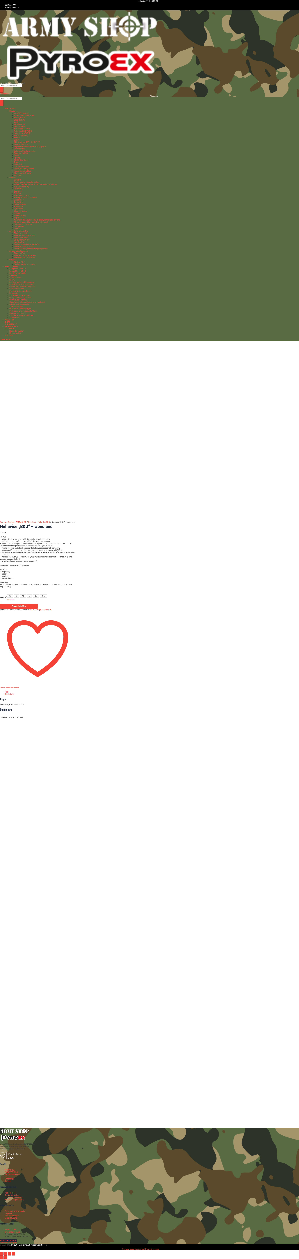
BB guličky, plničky (21, 240)
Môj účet (8, 1213)
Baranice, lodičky (21, 153)
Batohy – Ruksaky (21, 186)
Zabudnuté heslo (12, 1216)
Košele (17, 138)
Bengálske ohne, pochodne (20, 291)
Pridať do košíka (19, 606)
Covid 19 (17, 180)
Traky (16, 162)
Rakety (12, 280)
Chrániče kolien (20, 211)
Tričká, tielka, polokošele (24, 115)
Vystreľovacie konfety (18, 300)
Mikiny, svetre (19, 118)
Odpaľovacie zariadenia (19, 304)
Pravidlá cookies (152, 1249)
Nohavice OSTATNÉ (22, 133)
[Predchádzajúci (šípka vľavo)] (2, 1257)
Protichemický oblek (22, 171)
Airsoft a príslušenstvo (18, 231)
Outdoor (12, 178)
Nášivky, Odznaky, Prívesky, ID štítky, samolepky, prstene (37, 220)
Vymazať (10, 600)
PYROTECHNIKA (11, 1172)
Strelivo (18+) (19, 262)
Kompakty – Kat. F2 (17, 269)
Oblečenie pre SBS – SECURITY (27, 142)
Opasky (17, 158)
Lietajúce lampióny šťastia (20, 298)
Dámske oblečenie (21, 166)
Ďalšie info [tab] (9, 694)
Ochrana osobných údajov (133, 1249)
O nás (7, 1177)
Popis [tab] (7, 692)
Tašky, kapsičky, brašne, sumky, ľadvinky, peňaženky (35, 184)
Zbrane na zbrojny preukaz (25, 255)
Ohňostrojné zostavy (17, 313)
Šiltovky (17, 155)
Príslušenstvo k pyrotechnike (21, 315)
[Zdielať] (9, 1253)
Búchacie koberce (16, 289)
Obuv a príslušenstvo (22, 173)
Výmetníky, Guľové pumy (19, 295)
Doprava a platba (12, 1195)
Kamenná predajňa (12, 1174)
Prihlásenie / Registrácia (15, 1211)
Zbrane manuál (20, 233)
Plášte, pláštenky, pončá (24, 169)
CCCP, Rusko (19, 226)
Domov (3, 522)
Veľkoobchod (10, 1193)
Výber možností (26, 764)
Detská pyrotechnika (17, 273)
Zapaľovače (19, 218)
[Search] (2, 90)
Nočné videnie (20, 204)
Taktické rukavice (21, 160)
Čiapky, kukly (19, 149)
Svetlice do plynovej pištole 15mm (23, 311)
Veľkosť (3, 597)
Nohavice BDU (20, 126)
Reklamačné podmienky (14, 1199)
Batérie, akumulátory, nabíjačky (27, 244)
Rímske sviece (15, 278)
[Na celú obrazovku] (5, 1253)
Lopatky (17, 213)
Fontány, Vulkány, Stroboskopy (22, 282)
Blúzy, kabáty (19, 120)
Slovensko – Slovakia (23, 224)
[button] (72, 109)
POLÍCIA (17, 175)
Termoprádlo (19, 124)
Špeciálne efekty (16, 306)
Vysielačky (18, 209)
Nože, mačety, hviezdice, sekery (27, 182)
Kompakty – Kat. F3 (17, 271)
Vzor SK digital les (21, 113)
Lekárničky (18, 189)
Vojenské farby (20, 215)
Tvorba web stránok (38, 1245)
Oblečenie (13, 111)
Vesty (16, 122)
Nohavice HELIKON (22, 129)
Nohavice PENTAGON (23, 131)
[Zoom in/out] (2, 1253)
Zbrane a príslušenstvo (18, 251)
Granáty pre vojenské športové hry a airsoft (27, 302)
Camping (17, 191)
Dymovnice (14, 293)
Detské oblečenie (21, 144)
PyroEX (14, 1245)
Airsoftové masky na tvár (24, 246)
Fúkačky (17, 193)
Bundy (16, 140)
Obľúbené (5, 94)
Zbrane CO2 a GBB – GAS (24, 235)
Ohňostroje (9, 1179)
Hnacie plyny (19, 242)
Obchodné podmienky (14, 1197)
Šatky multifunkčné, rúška (24, 151)
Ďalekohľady (19, 200)
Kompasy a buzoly (21, 195)
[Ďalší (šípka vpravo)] (5, 1257)
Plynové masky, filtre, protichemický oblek (31, 222)
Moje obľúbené (11, 1218)
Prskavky (13, 275)
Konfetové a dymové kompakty (22, 286)
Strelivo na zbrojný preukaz (25, 264)
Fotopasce (18, 206)
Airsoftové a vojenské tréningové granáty (31, 249)
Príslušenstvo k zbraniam (24, 258)
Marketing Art (24, 1245)
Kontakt (8, 1181)
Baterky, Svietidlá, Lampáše (25, 198)
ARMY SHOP (21, 522)
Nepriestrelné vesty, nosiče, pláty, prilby (30, 146)
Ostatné (17, 229)
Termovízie (18, 202)
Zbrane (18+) (19, 253)
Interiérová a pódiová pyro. (20, 309)
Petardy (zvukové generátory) (21, 284)
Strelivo (12, 260)
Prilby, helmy (19, 164)
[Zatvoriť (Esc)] (13, 1253)
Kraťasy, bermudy (21, 135)
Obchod (11, 522)
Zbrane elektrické (21, 238)
